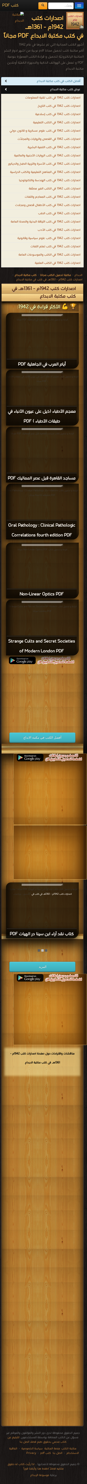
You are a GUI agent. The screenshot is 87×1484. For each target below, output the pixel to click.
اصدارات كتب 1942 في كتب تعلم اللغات (55, 246)
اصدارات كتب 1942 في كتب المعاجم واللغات (52, 197)
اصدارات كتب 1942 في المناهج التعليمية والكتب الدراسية (45, 172)
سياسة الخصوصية (32, 1448)
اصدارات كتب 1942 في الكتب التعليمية (56, 122)
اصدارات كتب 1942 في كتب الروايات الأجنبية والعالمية (47, 155)
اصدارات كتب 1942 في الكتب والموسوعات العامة (49, 255)
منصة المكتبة (52, 1448)
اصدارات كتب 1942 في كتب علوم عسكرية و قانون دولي (45, 131)
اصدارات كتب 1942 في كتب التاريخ (59, 106)
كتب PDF (10, 5)
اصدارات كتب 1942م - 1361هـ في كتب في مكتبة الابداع (49, 279)
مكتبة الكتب (68, 1448)
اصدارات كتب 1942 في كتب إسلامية (57, 114)
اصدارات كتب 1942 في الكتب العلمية (57, 263)
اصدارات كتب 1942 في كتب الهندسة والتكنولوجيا (49, 180)
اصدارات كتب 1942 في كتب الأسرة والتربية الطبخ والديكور (44, 164)
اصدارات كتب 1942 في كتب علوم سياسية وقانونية (48, 238)
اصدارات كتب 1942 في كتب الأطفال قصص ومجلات (47, 205)
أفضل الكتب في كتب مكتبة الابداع (58, 81)
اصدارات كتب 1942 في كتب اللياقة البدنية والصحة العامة (45, 222)
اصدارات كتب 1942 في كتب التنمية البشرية (54, 147)
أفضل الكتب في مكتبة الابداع (42, 737)
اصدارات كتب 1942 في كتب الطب (59, 213)
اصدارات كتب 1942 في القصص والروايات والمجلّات (49, 139)
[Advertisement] (41, 695)
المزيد (42, 966)
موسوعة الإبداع (39, 1475)
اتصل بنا (57, 1453)
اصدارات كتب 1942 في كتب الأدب (59, 230)
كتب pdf (45, 1453)
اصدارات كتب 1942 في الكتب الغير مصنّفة (54, 188)
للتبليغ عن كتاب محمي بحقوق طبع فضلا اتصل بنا (37, 1439)
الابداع (78, 275)
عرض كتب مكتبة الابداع (65, 89)
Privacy (31, 1453)
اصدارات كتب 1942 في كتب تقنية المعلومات (52, 98)
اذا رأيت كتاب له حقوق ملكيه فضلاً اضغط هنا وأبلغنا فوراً (36, 1466)
